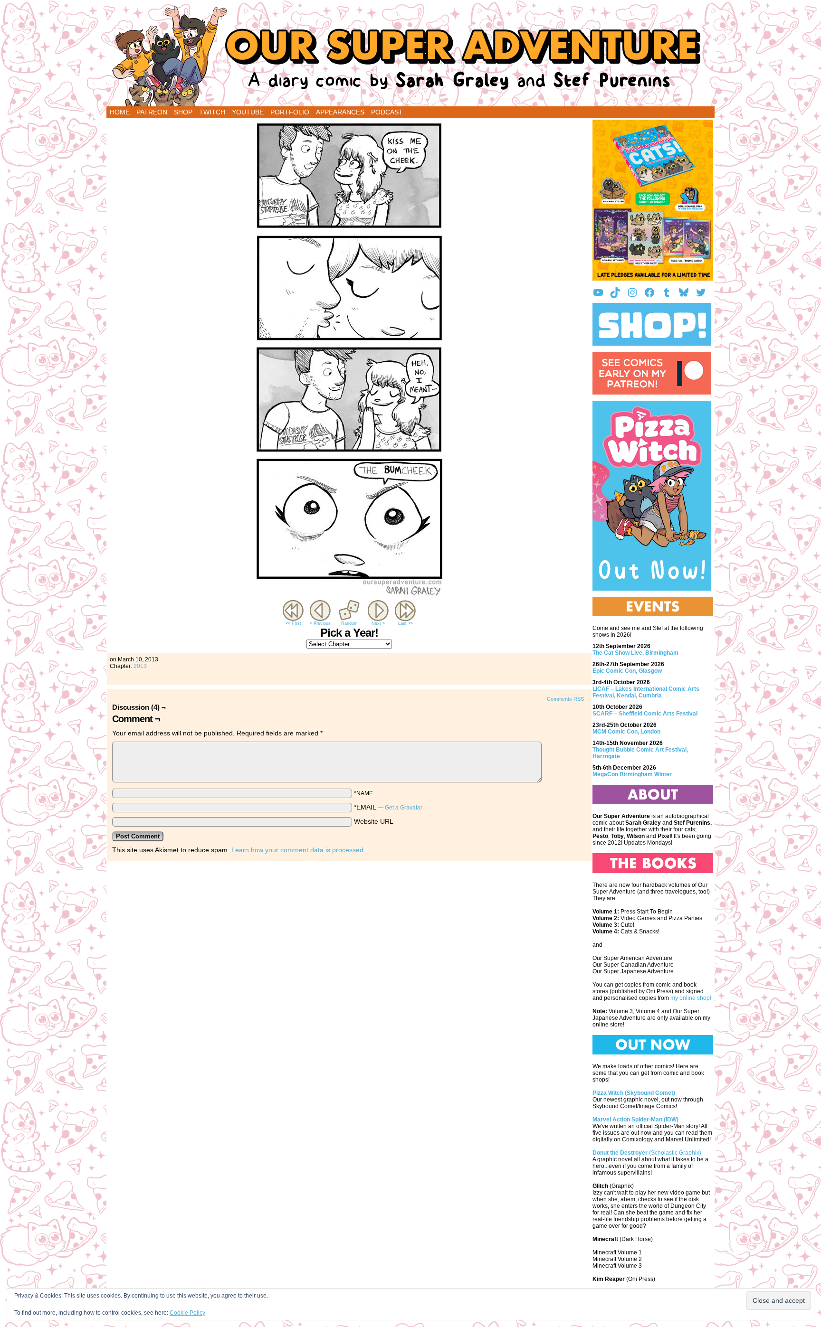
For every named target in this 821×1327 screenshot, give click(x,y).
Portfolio (289, 112)
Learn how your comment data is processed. (298, 850)
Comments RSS (565, 699)
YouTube (248, 112)
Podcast (387, 112)
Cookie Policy (187, 1312)
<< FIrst (293, 623)
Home (120, 112)
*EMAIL (388, 807)
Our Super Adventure (410, 55)
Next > (378, 623)
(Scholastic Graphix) (646, 1152)
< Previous (320, 623)
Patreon (151, 112)
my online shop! (690, 998)
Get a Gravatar (403, 807)
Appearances (340, 112)
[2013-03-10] (349, 596)
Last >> (405, 623)
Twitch (212, 112)
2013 (140, 666)
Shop (183, 112)
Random (349, 623)
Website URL (373, 821)
